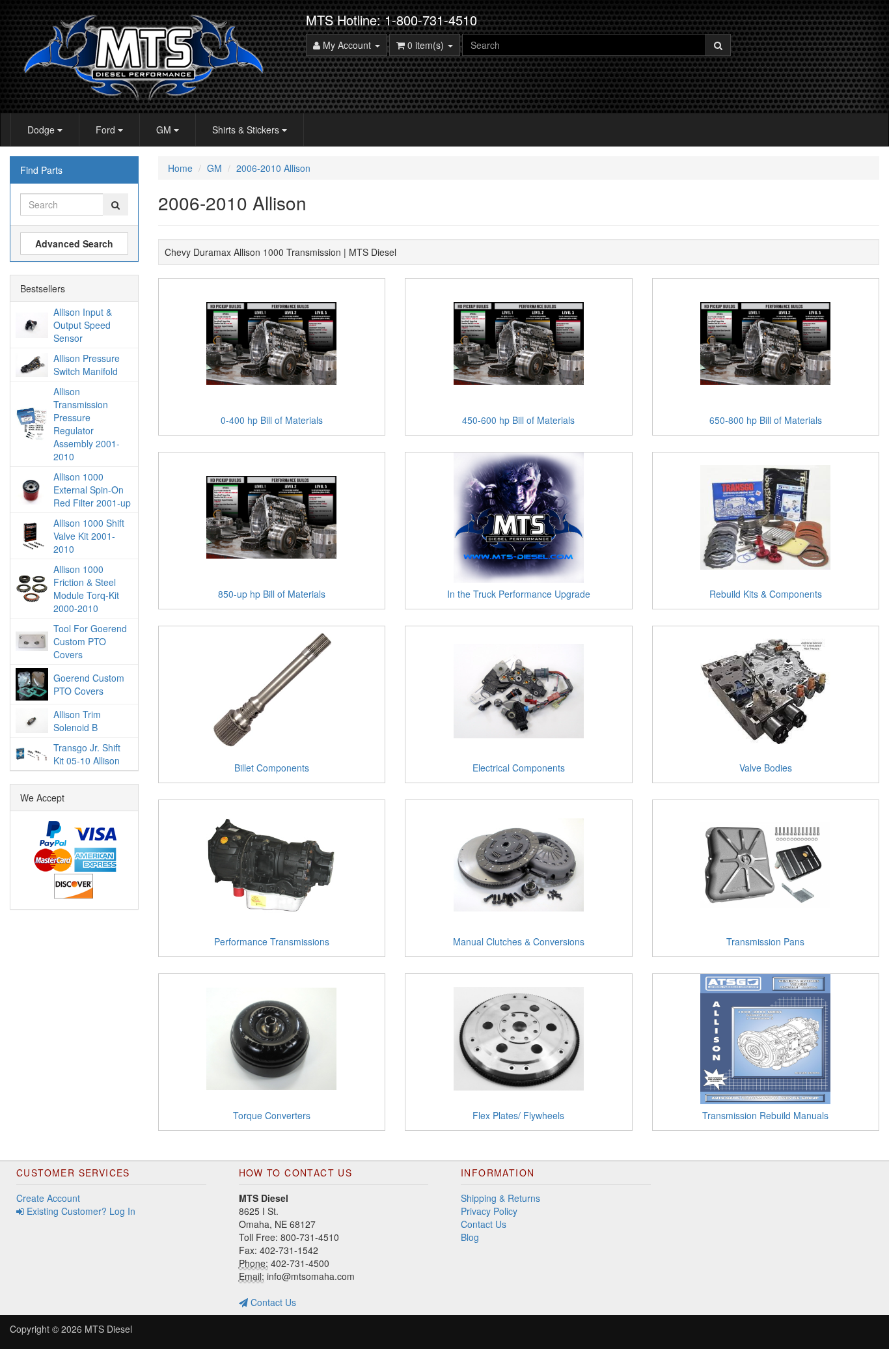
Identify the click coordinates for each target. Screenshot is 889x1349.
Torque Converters (271, 1115)
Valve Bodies (765, 767)
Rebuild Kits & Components (765, 593)
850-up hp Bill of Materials (271, 593)
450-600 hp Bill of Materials (518, 419)
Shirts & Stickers (247, 129)
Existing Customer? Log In (79, 1210)
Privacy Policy (489, 1210)
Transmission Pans (765, 941)
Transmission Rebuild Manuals (765, 1115)
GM (165, 129)
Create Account (48, 1197)
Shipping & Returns (500, 1197)
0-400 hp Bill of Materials (272, 419)
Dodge (42, 129)
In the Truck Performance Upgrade (518, 593)
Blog (470, 1237)
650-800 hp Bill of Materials (765, 419)
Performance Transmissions (271, 941)
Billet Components (271, 767)
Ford (107, 129)
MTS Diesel (108, 1328)
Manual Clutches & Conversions (518, 941)
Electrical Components (518, 767)
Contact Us (272, 1302)
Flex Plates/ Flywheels (518, 1115)
